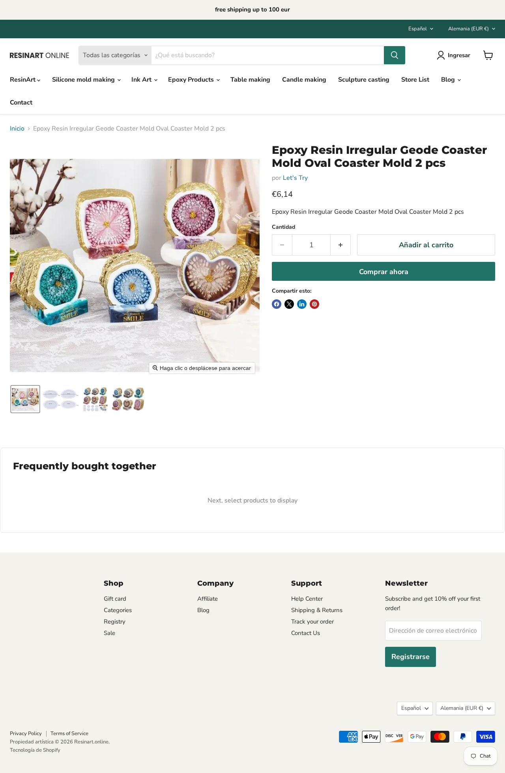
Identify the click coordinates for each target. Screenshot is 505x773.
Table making (250, 79)
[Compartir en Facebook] (276, 304)
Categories (118, 610)
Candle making (304, 79)
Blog (448, 79)
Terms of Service (69, 733)
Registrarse (410, 656)
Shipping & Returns (316, 610)
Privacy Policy (26, 733)
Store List (415, 79)
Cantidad (283, 227)
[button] (25, 399)
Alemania (468, 28)
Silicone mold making (84, 79)
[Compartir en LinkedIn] (302, 304)
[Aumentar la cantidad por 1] (341, 245)
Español (417, 28)
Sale (109, 633)
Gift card (115, 599)
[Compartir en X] (289, 304)
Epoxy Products (191, 79)
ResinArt (23, 79)
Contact (21, 102)
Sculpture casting (363, 79)
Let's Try (295, 178)
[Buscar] (394, 55)
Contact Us (305, 633)
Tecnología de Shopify (35, 750)
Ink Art (142, 79)
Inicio (17, 128)
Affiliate (207, 599)
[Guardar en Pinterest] (314, 304)
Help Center (307, 599)
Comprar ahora (383, 271)
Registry (114, 621)
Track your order (312, 621)
